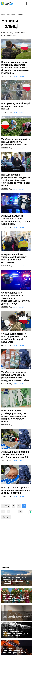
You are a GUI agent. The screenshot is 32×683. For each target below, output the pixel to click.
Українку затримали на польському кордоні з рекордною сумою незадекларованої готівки (15, 376)
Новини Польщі (10, 14)
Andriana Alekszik (18, 76)
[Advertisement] (16, 546)
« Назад (6, 506)
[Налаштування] (30, 512)
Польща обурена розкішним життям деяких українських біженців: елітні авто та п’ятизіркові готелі (15, 180)
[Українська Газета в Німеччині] (8, 3)
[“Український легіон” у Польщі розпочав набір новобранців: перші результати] (16, 321)
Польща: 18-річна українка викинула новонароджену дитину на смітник (15, 490)
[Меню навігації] (28, 3)
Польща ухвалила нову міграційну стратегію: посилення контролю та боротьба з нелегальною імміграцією (15, 67)
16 (20, 511)
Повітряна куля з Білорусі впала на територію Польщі (15, 106)
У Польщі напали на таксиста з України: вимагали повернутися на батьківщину (15, 220)
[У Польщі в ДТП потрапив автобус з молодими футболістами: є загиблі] (16, 439)
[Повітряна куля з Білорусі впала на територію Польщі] (16, 90)
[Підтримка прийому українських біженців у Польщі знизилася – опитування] (16, 241)
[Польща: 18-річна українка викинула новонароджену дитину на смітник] (16, 474)
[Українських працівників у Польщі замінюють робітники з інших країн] (16, 126)
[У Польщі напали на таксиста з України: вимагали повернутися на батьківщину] (16, 203)
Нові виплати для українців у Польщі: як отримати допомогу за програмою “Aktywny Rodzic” (13, 416)
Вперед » (6, 517)
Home (3, 14)
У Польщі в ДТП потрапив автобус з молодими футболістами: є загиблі (15, 454)
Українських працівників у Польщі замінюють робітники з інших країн (15, 142)
